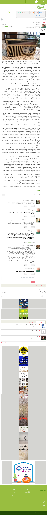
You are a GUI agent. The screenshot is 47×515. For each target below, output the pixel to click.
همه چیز (10, 12)
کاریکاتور (42, 16)
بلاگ (43, 13)
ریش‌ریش (37, 337)
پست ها (3, 12)
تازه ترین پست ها (41, 322)
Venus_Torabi (32, 219)
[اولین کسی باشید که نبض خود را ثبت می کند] (36, 1)
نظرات (7, 12)
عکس (22, 13)
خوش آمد (28, 491)
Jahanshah (33, 200)
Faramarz (38, 326)
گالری (18, 13)
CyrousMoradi (32, 245)
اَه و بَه (32, 16)
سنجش (26, 13)
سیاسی (36, 334)
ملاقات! (44, 288)
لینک (40, 13)
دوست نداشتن (11, 26)
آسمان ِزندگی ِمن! (43, 291)
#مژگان (38, 190)
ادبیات (37, 340)
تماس (29, 495)
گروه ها (41, 2)
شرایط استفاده (27, 492)
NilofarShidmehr (37, 338)
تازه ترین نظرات (31, 322)
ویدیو (36, 13)
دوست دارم (2, 26)
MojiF (39, 24)
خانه (39, 22)
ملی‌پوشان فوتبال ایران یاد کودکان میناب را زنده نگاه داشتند (27, 325)
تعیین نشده (36, 26)
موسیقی (31, 13)
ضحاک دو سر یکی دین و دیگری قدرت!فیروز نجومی (29, 331)
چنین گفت (37, 16)
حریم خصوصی (27, 494)
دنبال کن (35, 24)
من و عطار (44, 295)
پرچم (3, 195)
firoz (39, 332)
